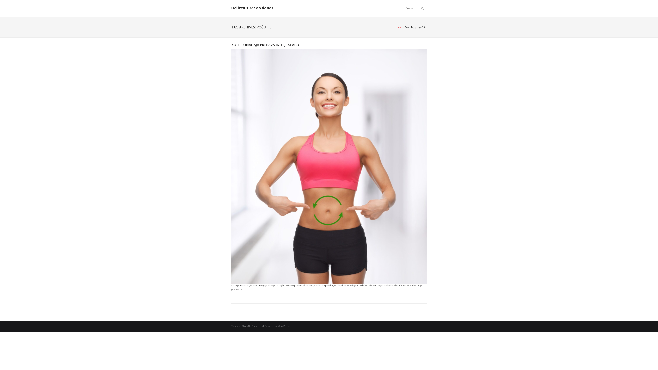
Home (400, 27)
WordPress (283, 326)
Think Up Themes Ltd (253, 326)
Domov (409, 8)
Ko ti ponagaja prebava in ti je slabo (265, 44)
